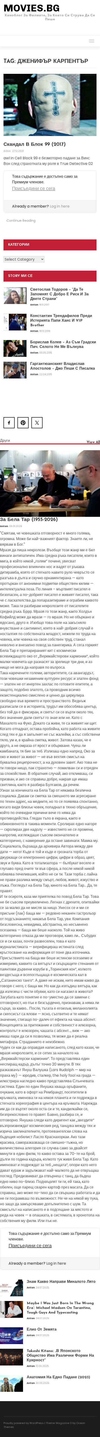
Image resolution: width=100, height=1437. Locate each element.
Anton (7, 151)
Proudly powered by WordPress (23, 1423)
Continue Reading (21, 220)
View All (93, 442)
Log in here (60, 206)
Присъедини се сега (33, 188)
